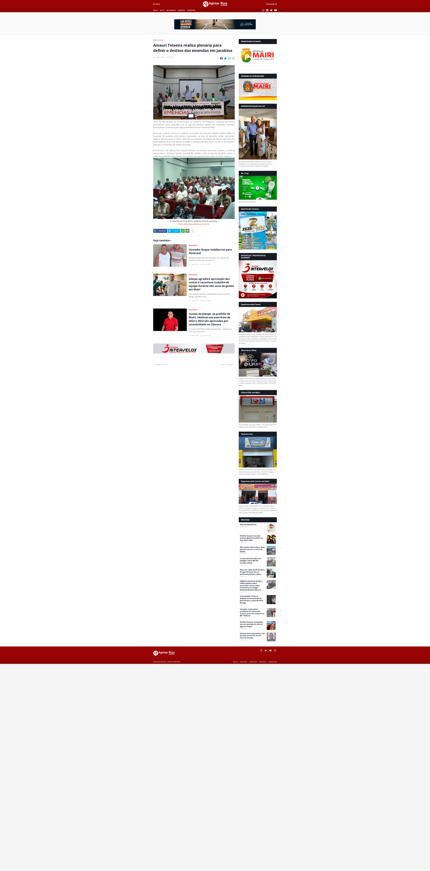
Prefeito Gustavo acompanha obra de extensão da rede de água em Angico (251, 624)
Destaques (193, 245)
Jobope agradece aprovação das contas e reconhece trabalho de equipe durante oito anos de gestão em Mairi (211, 284)
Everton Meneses (174, 662)
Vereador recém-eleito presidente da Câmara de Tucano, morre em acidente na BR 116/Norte (252, 612)
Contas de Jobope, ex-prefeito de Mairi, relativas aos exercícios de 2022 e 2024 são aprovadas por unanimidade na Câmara (209, 319)
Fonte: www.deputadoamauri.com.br (193, 224)
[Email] (229, 58)
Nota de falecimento (248, 524)
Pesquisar (270, 4)
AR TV (162, 10)
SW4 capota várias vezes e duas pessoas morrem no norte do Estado (252, 549)
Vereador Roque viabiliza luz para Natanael (210, 251)
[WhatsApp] (233, 58)
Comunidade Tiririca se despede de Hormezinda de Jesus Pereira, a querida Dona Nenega (251, 599)
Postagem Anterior (161, 364)
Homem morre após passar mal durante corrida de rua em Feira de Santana (252, 635)
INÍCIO (155, 10)
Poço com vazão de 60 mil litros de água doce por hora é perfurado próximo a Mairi (252, 572)
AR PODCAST (171, 10)
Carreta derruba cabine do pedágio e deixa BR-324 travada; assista (250, 560)
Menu (157, 4)
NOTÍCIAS (243, 662)
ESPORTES (253, 662)
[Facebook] (221, 58)
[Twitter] (225, 58)
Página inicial (158, 40)
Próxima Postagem (227, 364)
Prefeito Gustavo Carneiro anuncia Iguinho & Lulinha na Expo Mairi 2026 (251, 538)
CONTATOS (191, 10)
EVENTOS (181, 10)
